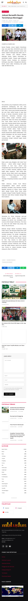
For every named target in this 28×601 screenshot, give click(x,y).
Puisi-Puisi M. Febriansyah (16, 424)
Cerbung (3, 456)
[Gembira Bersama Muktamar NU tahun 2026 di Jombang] (14, 292)
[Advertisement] (14, 83)
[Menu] (2, 2)
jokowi (4, 260)
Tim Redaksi (4, 573)
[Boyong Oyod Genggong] (5, 418)
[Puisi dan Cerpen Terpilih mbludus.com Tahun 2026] (14, 336)
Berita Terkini (13, 6)
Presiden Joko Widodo (7, 262)
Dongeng (4, 460)
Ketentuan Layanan (6, 560)
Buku (3, 453)
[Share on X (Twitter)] (12, 25)
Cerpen (3, 458)
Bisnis (3, 451)
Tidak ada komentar (7, 22)
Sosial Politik (4, 486)
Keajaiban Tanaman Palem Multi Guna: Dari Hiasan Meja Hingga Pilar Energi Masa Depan (17, 435)
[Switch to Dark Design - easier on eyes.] (23, 2)
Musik (3, 472)
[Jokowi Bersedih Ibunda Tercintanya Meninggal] (14, 35)
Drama (3, 463)
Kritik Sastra (4, 467)
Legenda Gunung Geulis (20, 275)
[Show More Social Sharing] (24, 25)
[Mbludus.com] (14, 2)
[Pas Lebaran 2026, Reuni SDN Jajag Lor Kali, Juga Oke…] (14, 314)
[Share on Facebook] (5, 25)
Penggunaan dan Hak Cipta (8, 566)
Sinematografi (5, 483)
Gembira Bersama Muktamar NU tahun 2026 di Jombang (17, 408)
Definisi (3, 557)
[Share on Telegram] (19, 25)
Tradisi (3, 492)
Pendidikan (4, 474)
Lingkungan (4, 470)
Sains (3, 481)
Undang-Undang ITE (6, 569)
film (2, 465)
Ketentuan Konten (6, 563)
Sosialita (3, 488)
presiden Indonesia (11, 260)
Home (9, 6)
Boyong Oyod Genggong (16, 416)
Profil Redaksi (5, 476)
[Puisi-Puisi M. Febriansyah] (5, 427)
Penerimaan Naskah (6, 576)
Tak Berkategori (5, 490)
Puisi (3, 479)
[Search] (26, 2)
